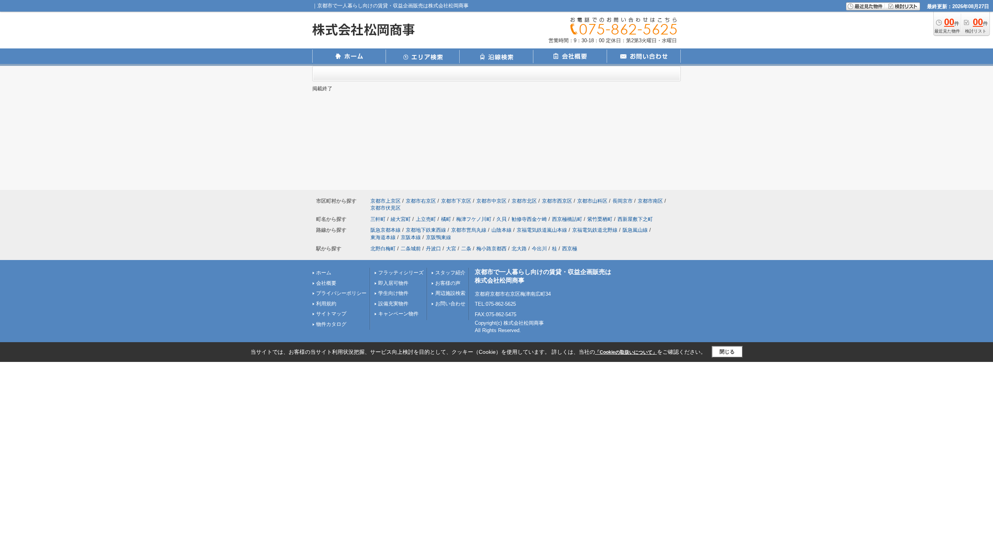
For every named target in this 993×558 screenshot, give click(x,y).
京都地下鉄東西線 (426, 230)
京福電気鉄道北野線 (595, 230)
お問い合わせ (450, 304)
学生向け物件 (393, 293)
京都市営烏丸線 (468, 230)
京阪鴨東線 (438, 237)
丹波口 (433, 248)
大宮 (451, 248)
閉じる (727, 352)
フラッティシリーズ (401, 273)
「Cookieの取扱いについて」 (626, 352)
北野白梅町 (383, 248)
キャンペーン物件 (398, 314)
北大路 (519, 248)
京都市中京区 (491, 201)
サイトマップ (331, 314)
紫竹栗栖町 (599, 219)
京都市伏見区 (385, 208)
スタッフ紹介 (450, 273)
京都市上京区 (385, 201)
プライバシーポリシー (341, 293)
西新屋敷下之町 (635, 219)
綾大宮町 (401, 219)
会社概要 (326, 283)
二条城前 (411, 248)
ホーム (323, 273)
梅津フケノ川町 (473, 219)
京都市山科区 (592, 201)
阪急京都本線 (385, 230)
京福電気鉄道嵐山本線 (542, 230)
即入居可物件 (393, 283)
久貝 (501, 219)
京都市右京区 (421, 201)
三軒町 (378, 219)
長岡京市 (622, 201)
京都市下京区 (456, 201)
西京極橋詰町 (567, 219)
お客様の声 (447, 283)
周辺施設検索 (450, 293)
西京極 (569, 248)
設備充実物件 (393, 304)
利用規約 (326, 304)
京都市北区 (524, 201)
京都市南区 (650, 201)
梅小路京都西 (491, 248)
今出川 (539, 248)
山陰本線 (501, 230)
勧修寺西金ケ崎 (529, 219)
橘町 (446, 219)
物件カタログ (331, 324)
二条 (466, 248)
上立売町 (426, 219)
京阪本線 (411, 237)
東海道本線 (383, 237)
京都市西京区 (557, 201)
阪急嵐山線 (635, 230)
